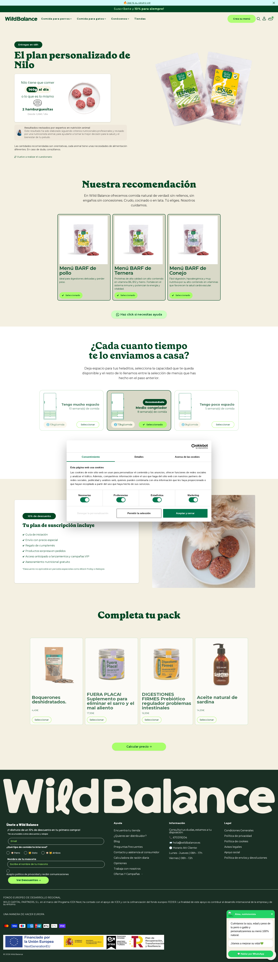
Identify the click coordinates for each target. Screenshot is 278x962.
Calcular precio (137, 746)
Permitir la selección (139, 513)
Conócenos (119, 18)
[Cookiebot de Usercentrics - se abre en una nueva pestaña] (194, 446)
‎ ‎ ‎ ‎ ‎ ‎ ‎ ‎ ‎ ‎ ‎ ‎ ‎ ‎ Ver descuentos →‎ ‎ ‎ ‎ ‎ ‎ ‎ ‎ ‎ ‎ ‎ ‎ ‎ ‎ (28, 880)
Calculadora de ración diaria (131, 857)
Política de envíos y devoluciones (245, 857)
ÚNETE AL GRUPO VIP (139, 3)
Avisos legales (233, 846)
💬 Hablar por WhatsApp (250, 954)
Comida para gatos (90, 18)
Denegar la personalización (92, 513)
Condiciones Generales (238, 830)
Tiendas (140, 18)
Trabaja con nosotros (127, 868)
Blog (117, 841)
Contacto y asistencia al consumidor (136, 852)
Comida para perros (55, 18)
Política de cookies (236, 841)
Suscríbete (139, 9)
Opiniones (120, 863)
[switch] (120, 499)
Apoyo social (232, 852)
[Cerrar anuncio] (274, 3)
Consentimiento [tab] (91, 456)
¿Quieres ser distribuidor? (130, 835)
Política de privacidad (238, 835)
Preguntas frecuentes (128, 846)
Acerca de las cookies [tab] (187, 456)
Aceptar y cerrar (185, 513)
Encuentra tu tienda (127, 830)
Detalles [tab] (139, 456)
